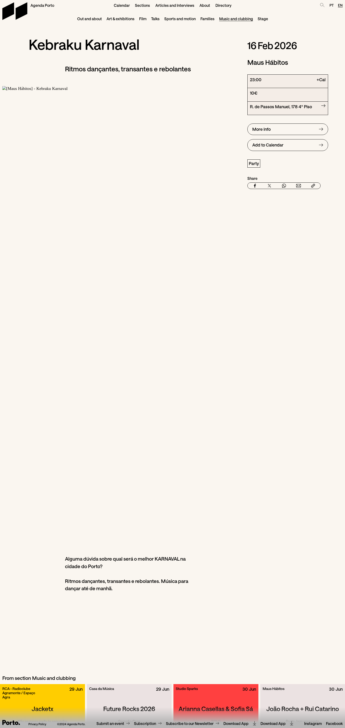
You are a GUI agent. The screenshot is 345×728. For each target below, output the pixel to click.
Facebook (334, 724)
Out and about (89, 18)
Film (142, 18)
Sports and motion (180, 18)
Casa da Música (101, 688)
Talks (155, 18)
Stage (263, 18)
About (204, 5)
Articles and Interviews (174, 5)
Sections (142, 5)
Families (207, 18)
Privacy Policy (37, 724)
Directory (223, 5)
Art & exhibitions (120, 18)
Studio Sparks (187, 688)
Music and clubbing (236, 18)
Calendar (122, 5)
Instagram (313, 724)
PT (332, 5)
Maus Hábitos (273, 688)
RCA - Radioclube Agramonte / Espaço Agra (18, 692)
